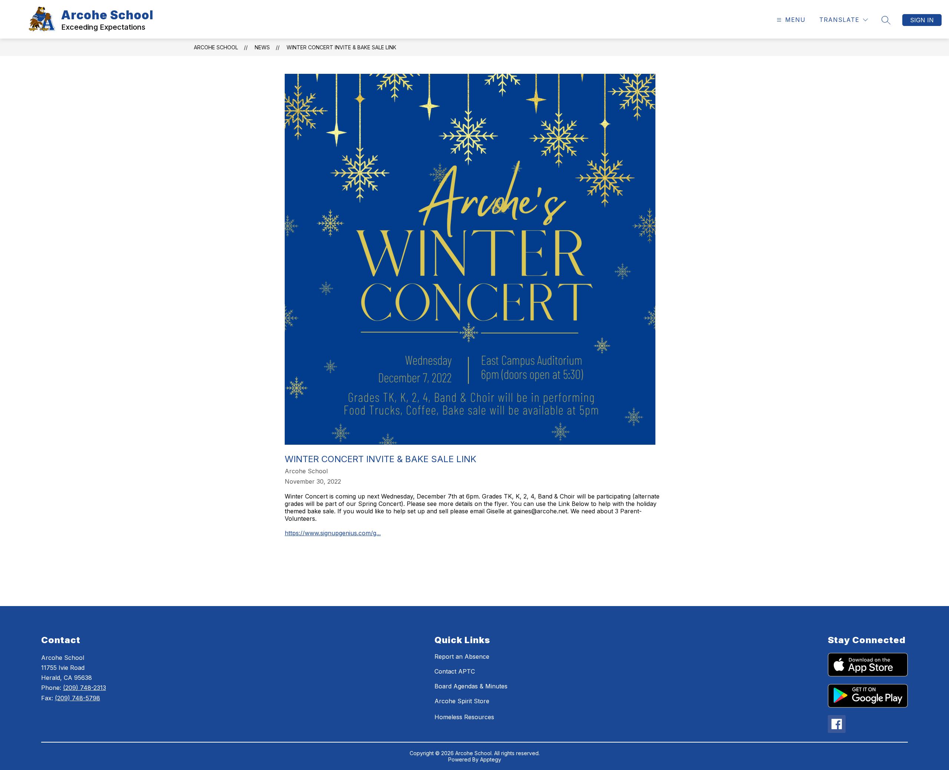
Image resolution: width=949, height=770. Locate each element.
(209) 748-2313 (84, 687)
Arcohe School (216, 47)
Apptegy (490, 759)
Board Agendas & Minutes (470, 686)
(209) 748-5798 (77, 698)
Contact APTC (454, 671)
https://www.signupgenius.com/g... (333, 533)
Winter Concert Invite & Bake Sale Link (341, 47)
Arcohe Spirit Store (461, 701)
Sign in (922, 20)
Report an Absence (461, 656)
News (262, 47)
